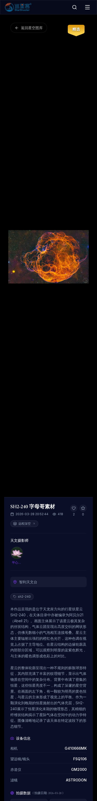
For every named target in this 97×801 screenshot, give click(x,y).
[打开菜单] (87, 7)
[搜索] (74, 7)
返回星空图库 (32, 28)
